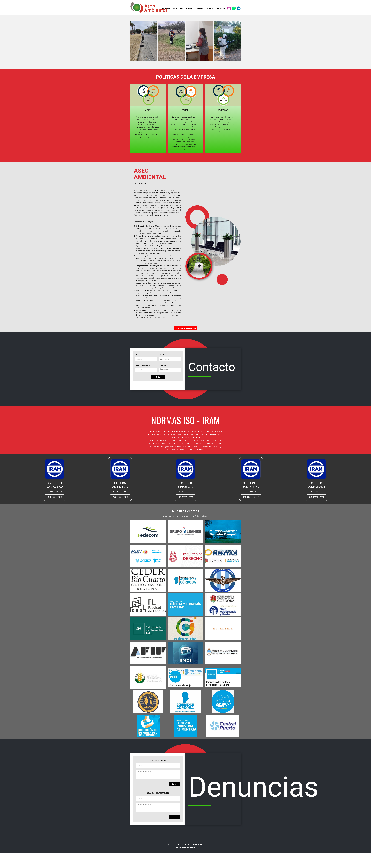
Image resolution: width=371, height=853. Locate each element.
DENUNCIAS (220, 8)
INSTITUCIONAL (178, 8)
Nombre (139, 355)
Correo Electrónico (143, 366)
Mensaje (163, 366)
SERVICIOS (166, 8)
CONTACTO (209, 8)
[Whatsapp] (234, 8)
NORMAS (189, 8)
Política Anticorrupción (185, 328)
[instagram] (229, 8)
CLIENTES (199, 8)
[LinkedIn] (239, 8)
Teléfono (163, 355)
